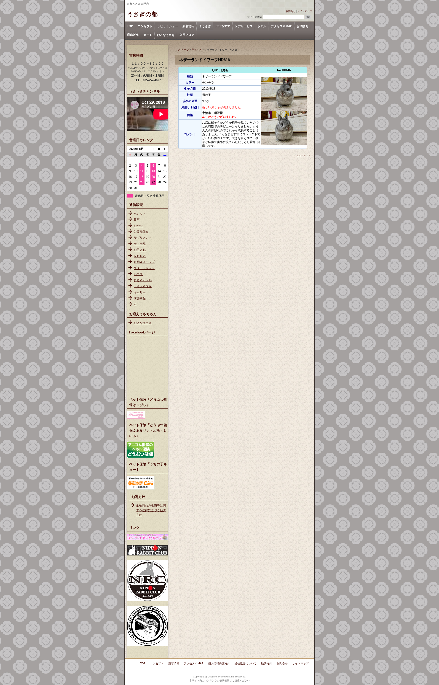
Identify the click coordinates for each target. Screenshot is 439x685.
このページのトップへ (303, 155)
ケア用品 (140, 244)
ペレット (140, 213)
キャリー (140, 292)
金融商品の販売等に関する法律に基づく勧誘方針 (151, 510)
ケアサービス (244, 26)
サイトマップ (304, 11)
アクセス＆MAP (281, 26)
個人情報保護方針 (219, 663)
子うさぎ (205, 26)
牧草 (137, 219)
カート (147, 35)
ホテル (261, 26)
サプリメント (143, 237)
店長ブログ (186, 35)
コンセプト (145, 26)
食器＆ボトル (143, 280)
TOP (130, 26)
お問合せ (291, 11)
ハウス (138, 274)
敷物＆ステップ (144, 262)
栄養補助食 (141, 231)
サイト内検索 (254, 17)
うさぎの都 (142, 14)
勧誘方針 (266, 663)
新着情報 (188, 26)
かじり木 (140, 256)
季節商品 (140, 298)
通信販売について (246, 663)
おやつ (138, 225)
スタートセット (144, 268)
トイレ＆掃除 (143, 286)
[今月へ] (159, 149)
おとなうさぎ (166, 35)
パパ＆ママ (222, 26)
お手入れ (140, 250)
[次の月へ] (165, 149)
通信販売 (133, 35)
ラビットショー (167, 26)
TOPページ (182, 49)
